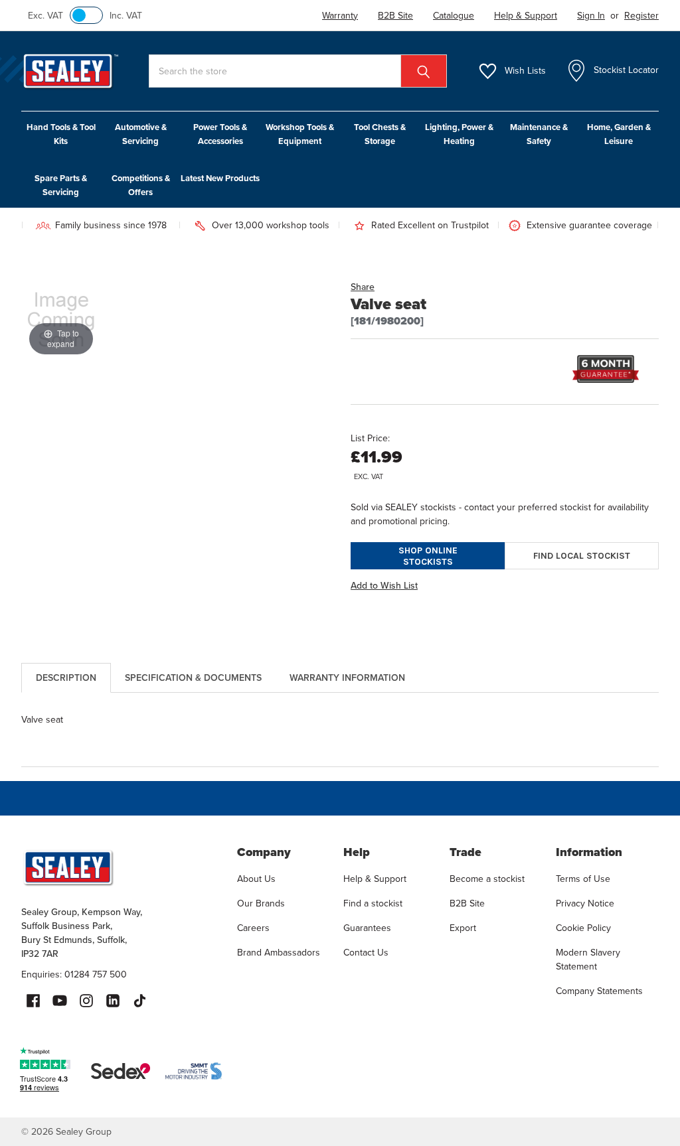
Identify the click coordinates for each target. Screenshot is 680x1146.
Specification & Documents (193, 678)
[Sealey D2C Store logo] (120, 867)
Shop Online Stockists (428, 556)
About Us (256, 879)
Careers (253, 928)
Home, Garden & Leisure (619, 134)
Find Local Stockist (581, 555)
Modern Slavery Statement (588, 959)
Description (66, 678)
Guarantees (367, 928)
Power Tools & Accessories (220, 134)
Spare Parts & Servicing (61, 185)
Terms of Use (583, 879)
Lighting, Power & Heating (459, 134)
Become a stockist (487, 879)
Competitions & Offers (141, 185)
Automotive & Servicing (141, 134)
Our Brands (261, 903)
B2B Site (467, 903)
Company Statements (599, 991)
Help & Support (374, 879)
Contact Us (365, 953)
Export (463, 928)
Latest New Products (220, 178)
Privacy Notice (585, 903)
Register (641, 16)
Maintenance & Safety (539, 134)
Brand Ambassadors (278, 953)
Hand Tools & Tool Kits (61, 134)
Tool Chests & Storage (380, 134)
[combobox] (298, 71)
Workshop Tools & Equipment (300, 134)
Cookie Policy (583, 928)
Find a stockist (372, 903)
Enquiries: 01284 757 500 (74, 974)
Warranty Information (347, 678)
